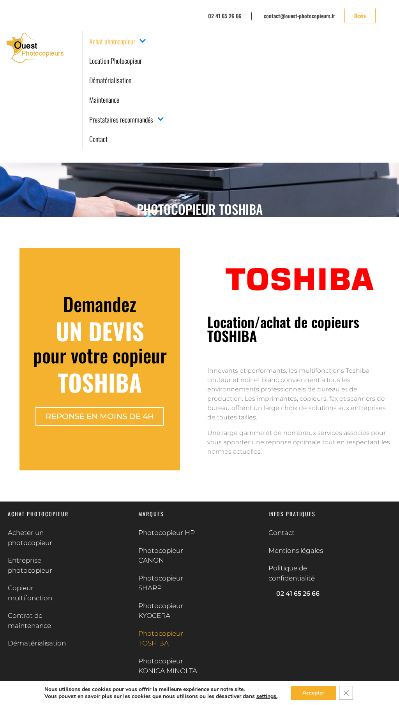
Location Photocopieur (115, 61)
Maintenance (104, 100)
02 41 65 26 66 (298, 593)
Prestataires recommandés (121, 119)
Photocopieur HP (166, 533)
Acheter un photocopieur (30, 538)
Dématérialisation (110, 80)
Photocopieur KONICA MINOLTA (167, 666)
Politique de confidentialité (291, 573)
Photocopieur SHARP (160, 583)
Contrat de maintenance (29, 621)
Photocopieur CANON (160, 556)
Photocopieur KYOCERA (160, 611)
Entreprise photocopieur (30, 565)
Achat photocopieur (112, 41)
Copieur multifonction (30, 593)
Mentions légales (295, 550)
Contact (98, 139)
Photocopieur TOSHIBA (160, 638)
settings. (266, 696)
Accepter (313, 692)
